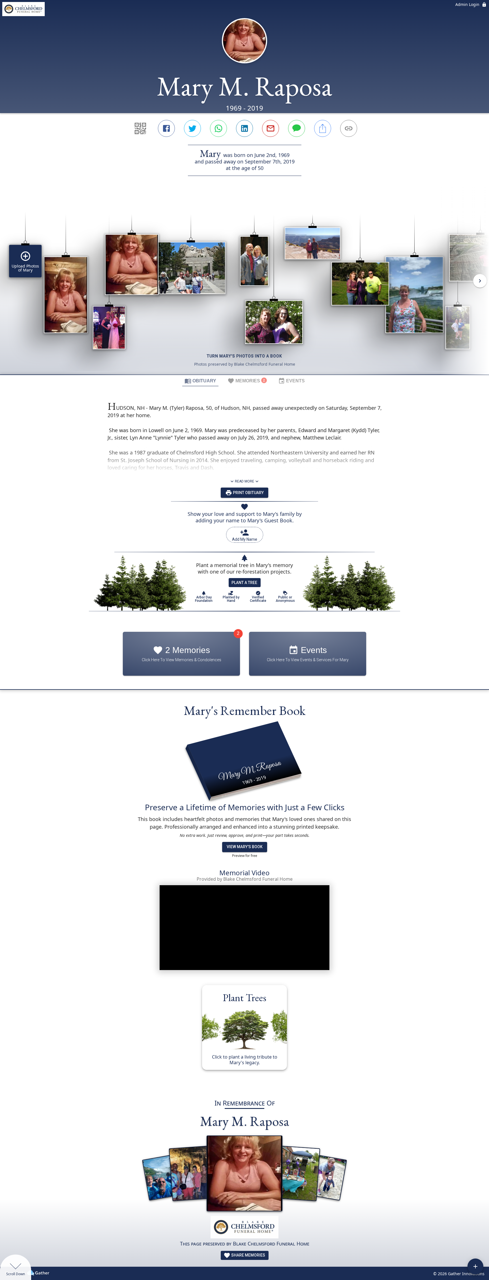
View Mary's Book (245, 846)
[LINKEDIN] (244, 128)
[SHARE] (322, 128)
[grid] (244, 285)
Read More (244, 481)
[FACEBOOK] (166, 128)
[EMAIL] (270, 128)
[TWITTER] (192, 128)
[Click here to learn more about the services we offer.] (244, 1228)
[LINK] (348, 128)
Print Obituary (248, 492)
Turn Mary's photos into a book (244, 356)
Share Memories (247, 1255)
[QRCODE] (140, 128)
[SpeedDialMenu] (475, 1266)
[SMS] (296, 128)
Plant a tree (244, 582)
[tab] (200, 380)
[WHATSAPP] (218, 128)
